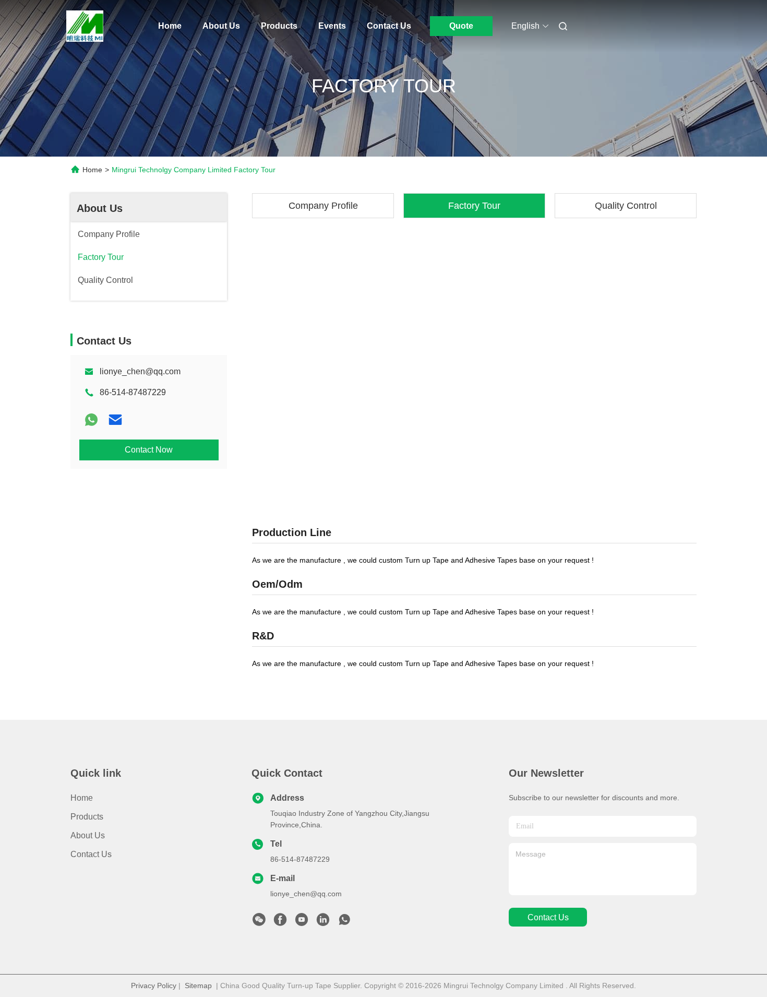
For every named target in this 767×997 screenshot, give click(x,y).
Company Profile (323, 205)
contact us (548, 917)
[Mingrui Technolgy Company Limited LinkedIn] (323, 922)
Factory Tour (474, 205)
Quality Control (626, 205)
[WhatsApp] (91, 419)
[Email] (115, 419)
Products (279, 25)
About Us (221, 25)
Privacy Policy (153, 985)
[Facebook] (280, 922)
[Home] (85, 26)
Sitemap (198, 985)
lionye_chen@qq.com (140, 371)
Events (332, 25)
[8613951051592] (344, 922)
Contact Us (389, 25)
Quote (461, 25)
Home (170, 25)
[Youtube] (301, 922)
